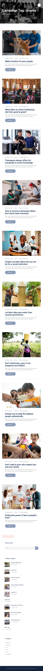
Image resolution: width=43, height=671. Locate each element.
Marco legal (7, 627)
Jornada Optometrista (15, 620)
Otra (6, 647)
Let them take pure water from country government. (18, 313)
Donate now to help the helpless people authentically (19, 415)
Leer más (10, 69)
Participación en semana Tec (17, 605)
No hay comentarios (24, 58)
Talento (7, 652)
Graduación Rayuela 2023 (16, 562)
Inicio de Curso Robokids (16, 612)
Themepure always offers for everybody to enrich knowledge (19, 161)
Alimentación (8, 642)
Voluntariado (8, 654)
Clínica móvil (7, 599)
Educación (8, 645)
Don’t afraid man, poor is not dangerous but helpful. (17, 364)
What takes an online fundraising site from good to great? (19, 110)
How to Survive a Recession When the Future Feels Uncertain (20, 212)
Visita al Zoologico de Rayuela (17, 584)
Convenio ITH (13, 570)
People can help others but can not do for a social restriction (20, 263)
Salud (7, 649)
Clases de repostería (15, 577)
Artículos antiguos (8, 536)
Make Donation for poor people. (19, 61)
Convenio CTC (14, 592)
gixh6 (16, 58)
